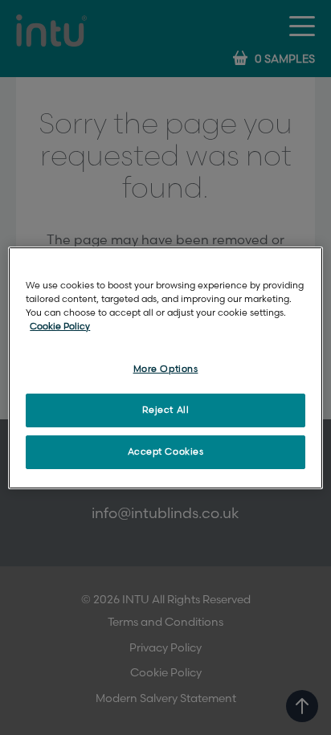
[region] (165, 367)
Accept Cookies (166, 452)
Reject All (166, 410)
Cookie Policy (60, 326)
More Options (165, 369)
